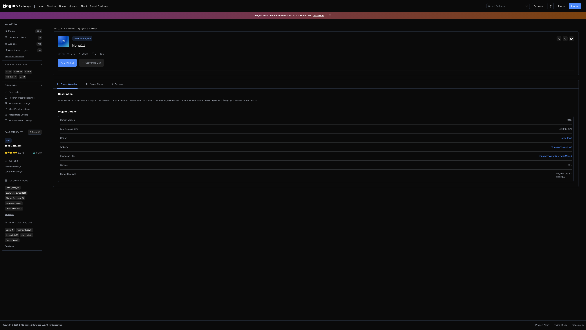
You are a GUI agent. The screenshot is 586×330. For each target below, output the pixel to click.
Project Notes (96, 84)
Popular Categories (16, 64)
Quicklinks (10, 85)
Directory (51, 6)
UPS (8, 140)
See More (9, 214)
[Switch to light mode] (551, 6)
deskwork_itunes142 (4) (16, 193)
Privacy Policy (542, 325)
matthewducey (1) (24, 230)
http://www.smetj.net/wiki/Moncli (555, 156)
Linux (8, 71)
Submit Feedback (99, 6)
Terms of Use (560, 325)
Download (69, 62)
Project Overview (69, 84)
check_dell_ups (13, 145)
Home (40, 6)
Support (73, 6)
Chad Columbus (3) (14, 208)
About (84, 6)
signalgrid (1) (27, 235)
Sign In (561, 6)
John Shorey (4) (12, 188)
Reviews (119, 84)
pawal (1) (9, 230)
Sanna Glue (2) (12, 240)
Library (62, 6)
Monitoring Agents (78, 28)
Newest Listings (13, 166)
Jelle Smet (566, 138)
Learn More (318, 15)
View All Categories (14, 56)
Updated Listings (14, 171)
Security (18, 71)
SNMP (28, 71)
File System (11, 77)
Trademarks (578, 325)
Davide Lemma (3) (13, 203)
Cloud (22, 77)
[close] (330, 15)
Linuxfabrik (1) (12, 235)
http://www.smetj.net (561, 147)
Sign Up (575, 6)
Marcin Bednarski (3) (15, 198)
